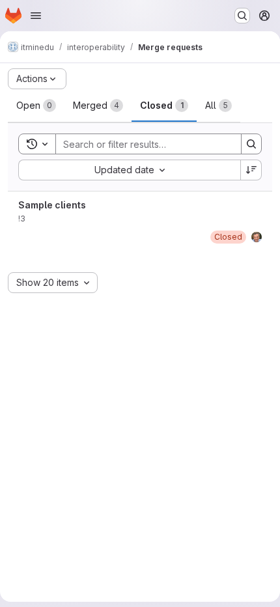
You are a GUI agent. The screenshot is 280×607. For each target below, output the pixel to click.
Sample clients (52, 204)
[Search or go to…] (242, 15)
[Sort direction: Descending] (251, 170)
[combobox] (129, 170)
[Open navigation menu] (35, 15)
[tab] (36, 105)
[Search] (251, 144)
